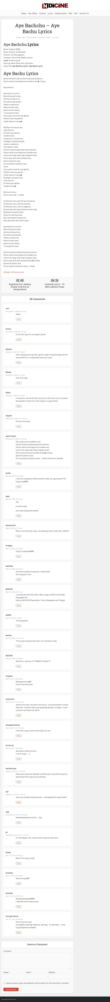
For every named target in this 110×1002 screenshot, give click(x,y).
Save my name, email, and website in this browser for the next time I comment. (37, 983)
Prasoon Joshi (18, 272)
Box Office (32, 13)
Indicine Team (45, 37)
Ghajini (7, 272)
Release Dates (61, 13)
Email (29, 972)
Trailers (42, 13)
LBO (75, 13)
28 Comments (31, 37)
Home (23, 13)
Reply (18, 319)
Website (52, 972)
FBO (70, 13)
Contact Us (84, 13)
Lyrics (50, 13)
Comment (7, 951)
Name (6, 972)
